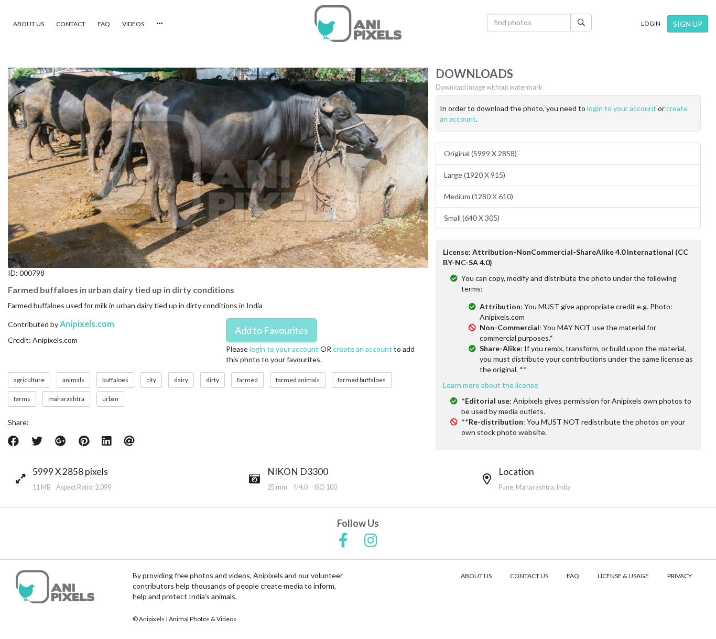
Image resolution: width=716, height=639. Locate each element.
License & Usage (623, 576)
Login (650, 23)
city (151, 380)
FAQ (103, 24)
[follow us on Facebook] (343, 541)
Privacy (679, 576)
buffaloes (115, 380)
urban (110, 399)
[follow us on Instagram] (370, 541)
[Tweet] (36, 441)
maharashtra (66, 399)
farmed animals (298, 380)
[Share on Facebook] (13, 441)
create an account (362, 348)
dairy (181, 380)
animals (73, 380)
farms (22, 399)
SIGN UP (687, 23)
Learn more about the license (490, 385)
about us (476, 576)
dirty (212, 380)
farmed (247, 380)
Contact (70, 24)
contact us (529, 576)
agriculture (29, 380)
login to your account (284, 348)
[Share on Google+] (60, 441)
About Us (28, 24)
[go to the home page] (358, 23)
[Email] (129, 441)
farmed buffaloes (362, 380)
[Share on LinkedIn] (106, 441)
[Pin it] (84, 441)
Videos (133, 24)
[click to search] (581, 22)
